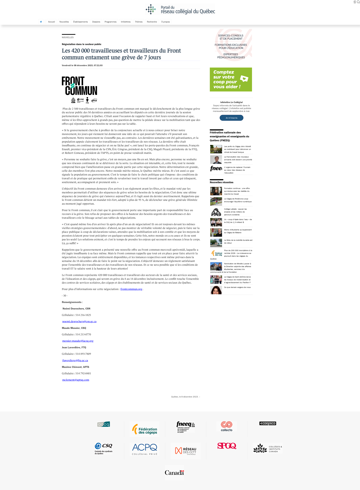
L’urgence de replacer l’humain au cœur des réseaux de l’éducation (237, 170)
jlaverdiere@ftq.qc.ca (75, 360)
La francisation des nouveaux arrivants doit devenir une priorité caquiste (238, 159)
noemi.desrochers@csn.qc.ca (79, 321)
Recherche (152, 21)
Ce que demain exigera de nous (237, 287)
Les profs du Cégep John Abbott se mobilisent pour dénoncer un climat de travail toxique (237, 149)
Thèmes (138, 21)
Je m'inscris (231, 117)
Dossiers (96, 21)
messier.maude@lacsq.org (77, 340)
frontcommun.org (131, 289)
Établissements (80, 21)
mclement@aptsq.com (75, 379)
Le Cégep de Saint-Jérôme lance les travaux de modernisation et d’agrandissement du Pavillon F (237, 280)
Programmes (110, 21)
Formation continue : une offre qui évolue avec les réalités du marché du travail (237, 191)
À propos (165, 21)
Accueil (51, 21)
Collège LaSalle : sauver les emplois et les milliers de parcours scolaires (235, 212)
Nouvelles (64, 21)
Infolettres (125, 21)
